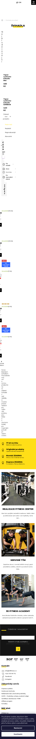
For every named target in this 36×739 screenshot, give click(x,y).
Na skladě (9, 164)
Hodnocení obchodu (8, 691)
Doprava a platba (6, 688)
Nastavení (18, 728)
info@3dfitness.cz (11, 671)
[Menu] (33, 2)
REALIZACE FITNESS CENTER (18, 509)
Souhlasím (18, 734)
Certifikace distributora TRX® (10, 698)
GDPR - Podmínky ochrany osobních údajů (15, 696)
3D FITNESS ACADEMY (18, 611)
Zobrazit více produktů (6, 116)
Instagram (8, 679)
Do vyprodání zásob (11, 177)
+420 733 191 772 (10, 673)
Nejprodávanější (10, 132)
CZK (19, 2)
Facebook (8, 676)
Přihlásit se (18, 649)
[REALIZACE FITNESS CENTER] (18, 488)
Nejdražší (8, 128)
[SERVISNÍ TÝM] (18, 540)
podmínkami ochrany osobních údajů (18, 643)
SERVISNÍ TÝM (18, 560)
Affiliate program (6, 701)
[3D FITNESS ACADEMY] (18, 591)
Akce (11, 169)
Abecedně (8, 136)
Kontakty (4, 703)
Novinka (11, 172)
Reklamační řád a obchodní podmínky (13, 693)
